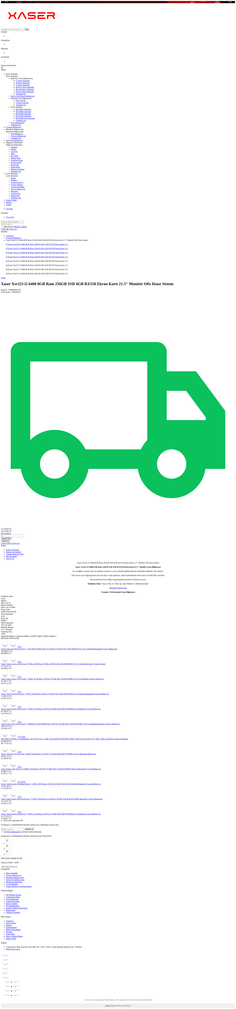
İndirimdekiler (11, 927)
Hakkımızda (10, 910)
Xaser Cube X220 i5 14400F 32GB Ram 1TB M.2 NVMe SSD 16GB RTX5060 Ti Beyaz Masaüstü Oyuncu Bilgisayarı (53, 769)
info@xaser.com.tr (13, 949)
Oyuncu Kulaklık (17, 187)
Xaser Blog (10, 934)
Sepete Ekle (6, 538)
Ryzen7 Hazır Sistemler (25, 87)
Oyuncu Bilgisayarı (13, 127)
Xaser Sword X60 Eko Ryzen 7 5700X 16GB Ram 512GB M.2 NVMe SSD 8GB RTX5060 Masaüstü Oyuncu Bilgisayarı (54, 799)
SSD (13, 154)
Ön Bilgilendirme (12, 906)
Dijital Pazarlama (109, 1000)
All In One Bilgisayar (14, 140)
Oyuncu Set (15, 194)
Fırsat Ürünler (11, 200)
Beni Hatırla (9, 227)
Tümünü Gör (21, 94)
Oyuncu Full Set (22, 103)
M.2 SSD (14, 156)
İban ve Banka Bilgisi (14, 936)
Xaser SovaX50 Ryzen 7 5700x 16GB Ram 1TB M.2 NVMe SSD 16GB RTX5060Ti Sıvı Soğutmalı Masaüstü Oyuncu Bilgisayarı (57, 694)
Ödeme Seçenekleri (13, 552)
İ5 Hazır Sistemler (23, 83)
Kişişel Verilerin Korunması (16, 908)
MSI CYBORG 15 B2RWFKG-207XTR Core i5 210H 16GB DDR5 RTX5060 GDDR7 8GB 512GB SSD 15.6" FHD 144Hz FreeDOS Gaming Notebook (66, 739)
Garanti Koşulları (12, 901)
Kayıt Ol (13, 229)
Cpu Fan (14, 151)
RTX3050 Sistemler (23, 116)
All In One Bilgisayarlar (15, 880)
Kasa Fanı (15, 165)
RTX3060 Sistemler (23, 114)
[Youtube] (8, 854)
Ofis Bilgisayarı (17, 134)
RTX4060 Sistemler (23, 112)
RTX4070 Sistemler (23, 109)
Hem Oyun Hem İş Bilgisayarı (23, 96)
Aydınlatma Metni (13, 897)
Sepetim (9, 932)
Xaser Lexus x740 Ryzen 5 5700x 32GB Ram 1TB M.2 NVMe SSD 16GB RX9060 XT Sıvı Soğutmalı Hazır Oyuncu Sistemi (55, 664)
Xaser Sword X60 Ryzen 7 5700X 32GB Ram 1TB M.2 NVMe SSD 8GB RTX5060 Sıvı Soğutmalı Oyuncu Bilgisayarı (53, 814)
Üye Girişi (10, 217)
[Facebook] (8, 849)
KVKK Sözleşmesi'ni (12, 832)
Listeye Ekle (6, 543)
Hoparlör (14, 191)
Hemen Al (5, 541)
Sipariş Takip (11, 939)
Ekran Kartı (15, 167)
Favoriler (9, 209)
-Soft (107, 1006)
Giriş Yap (5, 229)
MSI (2, 739)
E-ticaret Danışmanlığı (97, 1000)
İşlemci (13, 149)
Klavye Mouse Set (18, 189)
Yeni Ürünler (11, 923)
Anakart (14, 147)
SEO (117, 1000)
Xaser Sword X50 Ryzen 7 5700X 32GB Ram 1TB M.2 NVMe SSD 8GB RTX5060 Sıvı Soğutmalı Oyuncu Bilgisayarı (53, 709)
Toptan (8, 205)
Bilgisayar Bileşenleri (14, 882)
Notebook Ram (17, 160)
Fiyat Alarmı (6, 533)
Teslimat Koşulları (13, 912)
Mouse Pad (15, 196)
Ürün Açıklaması (12, 550)
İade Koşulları (11, 556)
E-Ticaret (111, 1006)
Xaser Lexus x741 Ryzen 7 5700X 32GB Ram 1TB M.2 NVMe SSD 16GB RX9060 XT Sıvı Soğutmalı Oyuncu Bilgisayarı (55, 679)
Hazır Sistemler (12, 873)
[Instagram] (8, 843)
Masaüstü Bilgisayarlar (118, 588)
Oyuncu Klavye (17, 182)
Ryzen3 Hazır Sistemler (25, 92)
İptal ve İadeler (11, 904)
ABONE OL (29, 829)
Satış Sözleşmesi (12, 899)
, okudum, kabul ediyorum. (23, 832)
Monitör (14, 180)
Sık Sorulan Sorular (13, 895)
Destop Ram (16, 158)
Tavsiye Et (15, 543)
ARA (27, 30)
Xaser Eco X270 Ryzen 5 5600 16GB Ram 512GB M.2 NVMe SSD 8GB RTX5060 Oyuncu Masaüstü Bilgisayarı (51, 754)
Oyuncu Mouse (17, 185)
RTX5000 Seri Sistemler (25, 118)
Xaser (3, 278)
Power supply (16, 163)
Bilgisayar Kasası (17, 169)
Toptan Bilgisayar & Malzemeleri (19, 886)
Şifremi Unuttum (20, 227)
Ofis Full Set (21, 101)
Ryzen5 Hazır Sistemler (25, 89)
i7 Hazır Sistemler (23, 81)
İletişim (9, 202)
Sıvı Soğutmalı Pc (18, 123)
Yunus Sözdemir (131, 1000)
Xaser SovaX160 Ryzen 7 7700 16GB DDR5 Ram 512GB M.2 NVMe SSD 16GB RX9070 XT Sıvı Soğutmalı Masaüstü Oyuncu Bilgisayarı (61, 649)
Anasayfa (9, 236)
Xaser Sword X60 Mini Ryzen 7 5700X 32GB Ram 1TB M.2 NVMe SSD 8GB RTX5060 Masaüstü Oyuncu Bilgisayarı (53, 784)
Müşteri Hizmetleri (13, 930)
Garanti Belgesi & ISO (15, 554)
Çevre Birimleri (12, 884)
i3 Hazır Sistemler (23, 85)
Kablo (13, 178)
